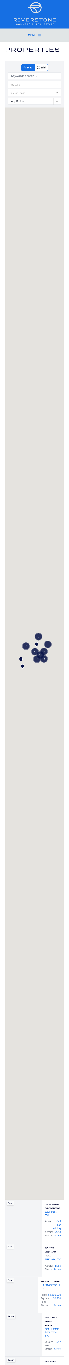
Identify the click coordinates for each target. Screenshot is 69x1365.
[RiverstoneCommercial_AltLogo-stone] (34, 13)
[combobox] (34, 84)
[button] (28, 67)
